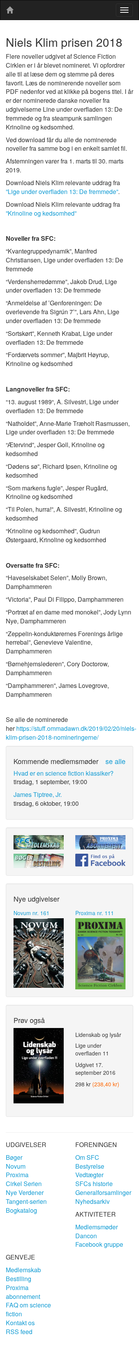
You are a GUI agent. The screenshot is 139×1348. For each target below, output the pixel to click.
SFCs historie (94, 1183)
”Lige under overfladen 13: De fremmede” (62, 191)
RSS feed (19, 1331)
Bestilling (18, 1278)
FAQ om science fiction (28, 1309)
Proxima (17, 1174)
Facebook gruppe (99, 1244)
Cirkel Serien (24, 1183)
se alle (115, 761)
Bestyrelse (89, 1166)
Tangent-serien (26, 1201)
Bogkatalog (21, 1210)
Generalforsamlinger (103, 1192)
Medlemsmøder (96, 1226)
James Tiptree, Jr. (38, 794)
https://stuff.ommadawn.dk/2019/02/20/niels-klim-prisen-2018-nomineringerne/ (71, 733)
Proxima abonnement (23, 1292)
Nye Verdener (25, 1192)
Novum (15, 1166)
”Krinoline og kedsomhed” (41, 213)
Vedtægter (89, 1174)
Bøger (14, 1157)
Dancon (86, 1235)
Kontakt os (20, 1322)
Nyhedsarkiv (92, 1201)
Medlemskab (23, 1269)
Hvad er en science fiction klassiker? (64, 773)
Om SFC (87, 1157)
